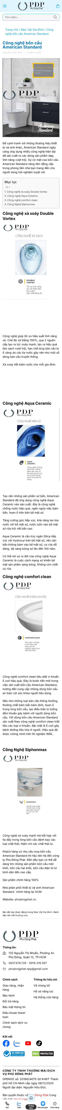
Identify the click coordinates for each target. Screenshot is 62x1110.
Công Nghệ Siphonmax (21, 204)
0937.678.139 (17, 963)
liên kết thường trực (17, 915)
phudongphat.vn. (26, 899)
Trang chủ (11, 29)
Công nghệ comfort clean (22, 200)
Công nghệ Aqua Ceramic (22, 195)
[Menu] (5, 6)
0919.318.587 (38, 963)
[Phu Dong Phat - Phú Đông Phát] (31, 6)
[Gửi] (55, 17)
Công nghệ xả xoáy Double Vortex (27, 191)
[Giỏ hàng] (57, 6)
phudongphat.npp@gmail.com (28, 969)
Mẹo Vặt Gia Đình (32, 29)
